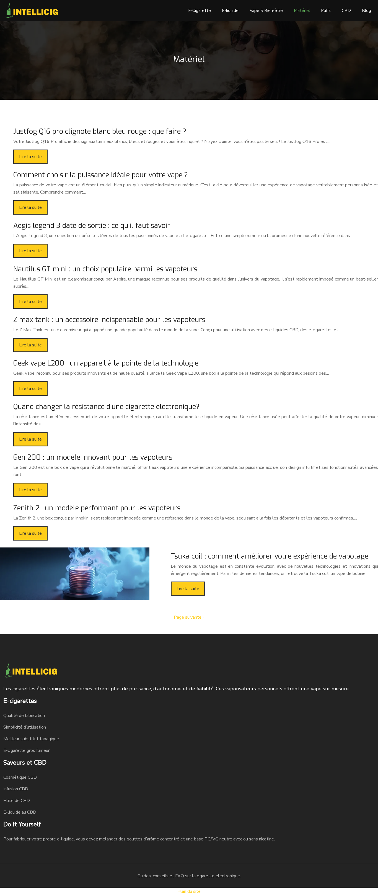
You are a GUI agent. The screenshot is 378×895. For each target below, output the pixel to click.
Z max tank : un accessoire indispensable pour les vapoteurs (109, 319)
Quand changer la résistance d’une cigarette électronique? (106, 406)
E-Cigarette (199, 10)
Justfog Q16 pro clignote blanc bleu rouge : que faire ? (99, 131)
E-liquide (230, 10)
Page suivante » (189, 617)
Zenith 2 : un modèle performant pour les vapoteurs (96, 508)
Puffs (326, 10)
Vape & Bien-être (266, 10)
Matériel (302, 10)
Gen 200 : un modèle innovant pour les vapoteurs (92, 457)
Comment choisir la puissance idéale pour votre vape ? (100, 174)
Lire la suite (30, 157)
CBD (346, 10)
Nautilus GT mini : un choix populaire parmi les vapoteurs (105, 269)
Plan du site (189, 891)
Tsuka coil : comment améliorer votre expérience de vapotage (269, 556)
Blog (366, 10)
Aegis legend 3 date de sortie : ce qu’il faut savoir (91, 225)
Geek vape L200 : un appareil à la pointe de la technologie (105, 363)
